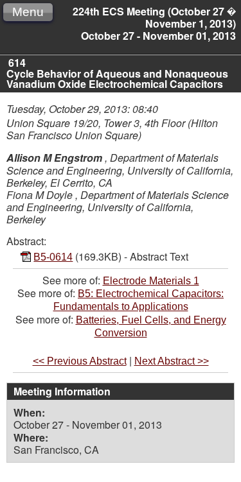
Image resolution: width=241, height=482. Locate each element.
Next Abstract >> (171, 361)
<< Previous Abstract (80, 361)
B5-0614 (53, 257)
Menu (28, 12)
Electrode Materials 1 (151, 280)
